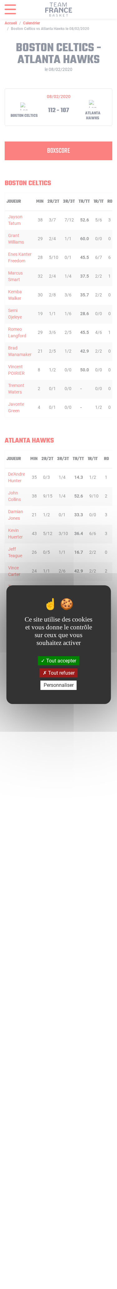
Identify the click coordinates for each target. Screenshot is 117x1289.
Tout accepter (60, 661)
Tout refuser (61, 673)
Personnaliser (59, 685)
